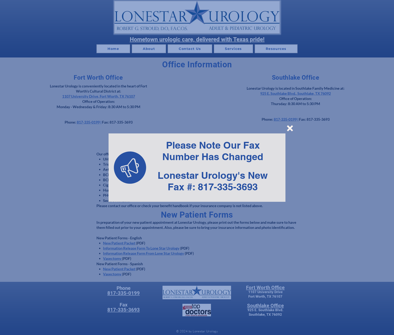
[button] (290, 128)
